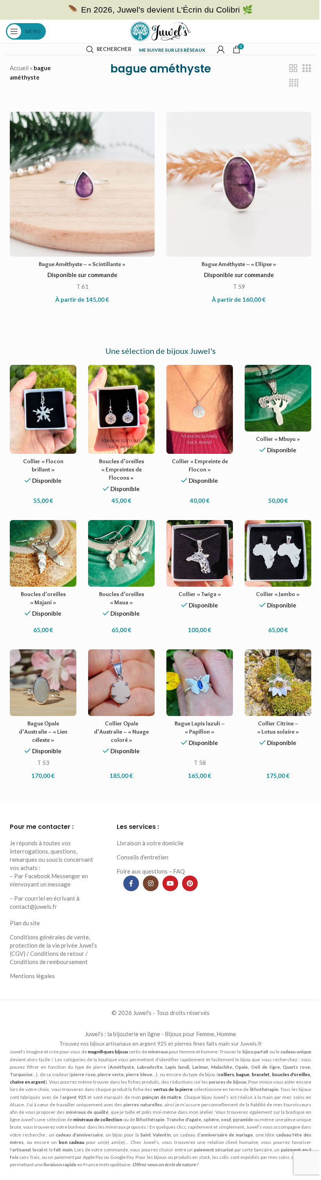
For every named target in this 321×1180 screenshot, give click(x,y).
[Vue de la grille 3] (306, 68)
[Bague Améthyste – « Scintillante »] (82, 184)
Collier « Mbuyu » (278, 438)
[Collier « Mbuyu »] (278, 398)
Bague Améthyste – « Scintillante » (82, 264)
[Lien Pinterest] (190, 883)
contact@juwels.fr (33, 906)
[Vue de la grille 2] (293, 68)
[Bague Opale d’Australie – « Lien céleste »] (43, 682)
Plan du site (25, 922)
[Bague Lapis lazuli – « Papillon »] (199, 682)
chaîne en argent (27, 1082)
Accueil (19, 67)
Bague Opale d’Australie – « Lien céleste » (43, 731)
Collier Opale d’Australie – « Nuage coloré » (121, 731)
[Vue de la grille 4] (293, 83)
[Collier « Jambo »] (278, 553)
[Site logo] (160, 30)
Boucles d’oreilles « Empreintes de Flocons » (121, 469)
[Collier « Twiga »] (199, 553)
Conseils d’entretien (142, 857)
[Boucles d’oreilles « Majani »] (43, 553)
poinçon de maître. (162, 1097)
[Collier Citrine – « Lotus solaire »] (278, 682)
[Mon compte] (221, 49)
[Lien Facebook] (131, 883)
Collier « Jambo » (278, 594)
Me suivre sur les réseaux (172, 50)
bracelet (261, 1074)
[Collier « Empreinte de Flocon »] (199, 409)
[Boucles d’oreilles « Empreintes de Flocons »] (121, 409)
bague (242, 1074)
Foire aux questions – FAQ (151, 871)
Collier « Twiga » (200, 594)
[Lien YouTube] (170, 883)
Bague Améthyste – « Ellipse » (239, 264)
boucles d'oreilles (291, 1074)
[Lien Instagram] (151, 883)
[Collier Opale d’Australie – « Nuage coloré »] (121, 682)
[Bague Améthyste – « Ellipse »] (238, 184)
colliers (226, 1074)
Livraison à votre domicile (150, 842)
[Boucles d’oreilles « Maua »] (121, 553)
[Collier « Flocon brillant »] (43, 409)
